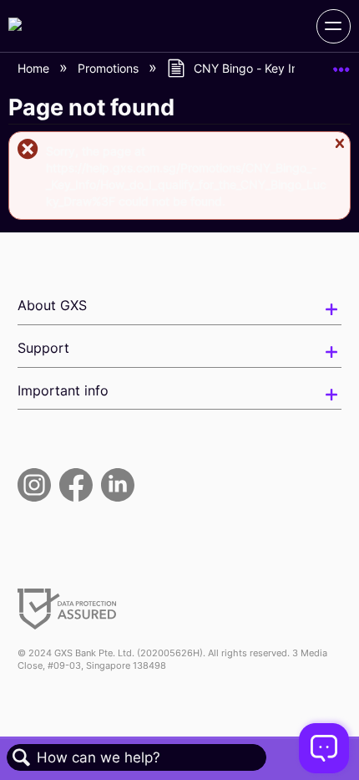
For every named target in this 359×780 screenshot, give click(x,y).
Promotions (110, 68)
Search (22, 758)
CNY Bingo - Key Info (250, 68)
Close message (339, 150)
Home (35, 68)
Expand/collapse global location (341, 64)
